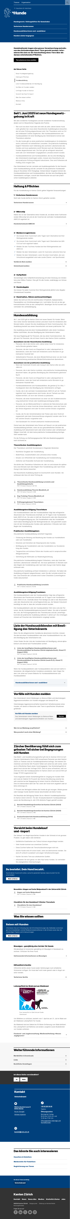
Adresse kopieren (20, 1114)
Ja (16, 1079)
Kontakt (18, 104)
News (24, 1199)
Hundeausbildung (21, 80)
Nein (24, 1079)
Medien (41, 1199)
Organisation (25, 2)
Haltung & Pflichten (22, 77)
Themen (16, 2)
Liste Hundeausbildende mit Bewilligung (29, 84)
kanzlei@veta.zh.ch (21, 1132)
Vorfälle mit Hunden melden (25, 87)
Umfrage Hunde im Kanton (25, 90)
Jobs (63, 1199)
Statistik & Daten (53, 1199)
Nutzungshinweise (19, 1205)
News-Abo (32, 1199)
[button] (26, 60)
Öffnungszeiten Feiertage (49, 1121)
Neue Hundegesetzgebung (24, 73)
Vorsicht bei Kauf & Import (25, 94)
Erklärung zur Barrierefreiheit (47, 1203)
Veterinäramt (20, 1183)
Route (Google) (19, 1111)
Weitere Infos (20, 101)
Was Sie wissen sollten (23, 97)
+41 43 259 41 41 (46, 1106)
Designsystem (33, 1203)
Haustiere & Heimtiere (23, 8)
